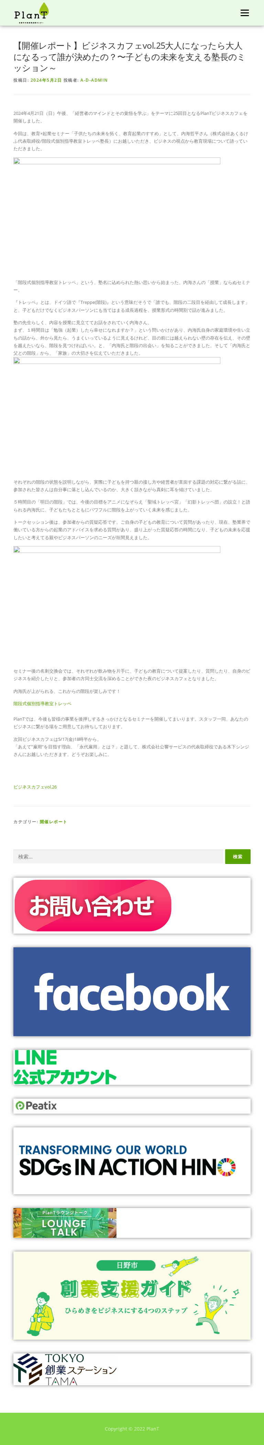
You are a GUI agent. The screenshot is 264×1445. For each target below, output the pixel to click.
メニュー (245, 13)
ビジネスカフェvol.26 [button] (35, 787)
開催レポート (54, 822)
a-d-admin (94, 80)
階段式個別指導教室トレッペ (42, 703)
